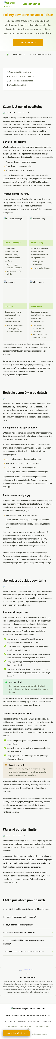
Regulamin (47, 1021)
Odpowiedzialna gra (35, 1021)
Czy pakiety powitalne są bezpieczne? (19, 917)
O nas (7, 1021)
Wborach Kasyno (31, 3)
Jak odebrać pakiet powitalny (21, 81)
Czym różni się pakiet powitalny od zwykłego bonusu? (26, 909)
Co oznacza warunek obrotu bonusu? (19, 932)
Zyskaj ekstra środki (15, 1033)
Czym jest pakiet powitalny (20, 72)
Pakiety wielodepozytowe (15, 1015)
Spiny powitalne (33, 1015)
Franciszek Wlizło (28, 977)
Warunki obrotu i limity (18, 85)
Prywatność (22, 1021)
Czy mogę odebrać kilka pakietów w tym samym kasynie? (23, 942)
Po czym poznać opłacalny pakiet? (18, 925)
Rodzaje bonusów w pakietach (21, 76)
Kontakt (13, 1021)
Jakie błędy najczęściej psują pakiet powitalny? (23, 951)
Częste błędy (45, 1015)
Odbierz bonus (27, 42)
